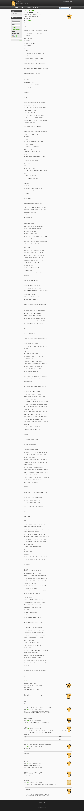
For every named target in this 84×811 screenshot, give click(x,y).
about (64, 1)
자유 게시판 (32, 10)
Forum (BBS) (15, 7)
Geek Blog (22, 7)
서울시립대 (45, 802)
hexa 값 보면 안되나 (28, 718)
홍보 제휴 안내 (19, 40)
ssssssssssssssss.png (30, 738)
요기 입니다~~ (29, 20)
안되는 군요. (27, 753)
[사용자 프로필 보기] (69, 712)
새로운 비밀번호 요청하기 (17, 29)
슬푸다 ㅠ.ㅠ (27, 694)
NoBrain (28, 763)
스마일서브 (45, 804)
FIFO (27, 773)
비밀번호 (13, 24)
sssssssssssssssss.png (30, 739)
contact (67, 1)
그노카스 (29, 790)
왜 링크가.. (26, 761)
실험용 (25, 727)
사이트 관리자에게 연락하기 (45, 806)
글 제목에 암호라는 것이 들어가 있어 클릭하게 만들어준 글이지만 (37, 707)
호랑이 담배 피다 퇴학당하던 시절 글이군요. (33, 772)
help (71, 1)
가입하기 (14, 27)
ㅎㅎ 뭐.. (28, 789)
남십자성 (28, 720)
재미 (29, 10)
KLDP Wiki (29, 7)
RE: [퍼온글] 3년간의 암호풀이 (30, 683)
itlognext (28, 709)
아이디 (13, 20)
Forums (26, 10)
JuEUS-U (28, 782)
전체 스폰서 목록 (37, 806)
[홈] (13, 3)
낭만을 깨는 (26, 780)
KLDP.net (35, 7)
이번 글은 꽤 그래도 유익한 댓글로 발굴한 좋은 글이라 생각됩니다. (38, 744)
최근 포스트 (15, 13)
